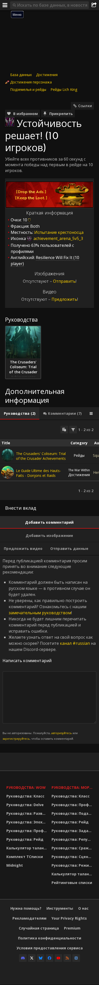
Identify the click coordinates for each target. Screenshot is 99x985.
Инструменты (59, 908)
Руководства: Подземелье (73, 813)
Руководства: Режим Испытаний (73, 865)
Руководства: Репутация (73, 839)
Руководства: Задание (73, 830)
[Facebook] (49, 958)
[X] (32, 958)
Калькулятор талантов (27, 848)
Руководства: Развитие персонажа (27, 813)
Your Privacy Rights (69, 918)
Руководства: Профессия (27, 830)
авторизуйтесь (61, 733)
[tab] (19, 413)
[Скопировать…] (64, 429)
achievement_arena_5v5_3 (57, 238)
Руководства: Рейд (24, 839)
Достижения (47, 74)
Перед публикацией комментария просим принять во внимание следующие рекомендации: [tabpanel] (49, 649)
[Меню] (5, 5)
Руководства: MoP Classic (73, 787)
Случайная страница (39, 928)
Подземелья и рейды (28, 89)
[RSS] (67, 958)
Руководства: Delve (25, 804)
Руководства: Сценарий (73, 856)
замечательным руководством (40, 613)
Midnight (14, 865)
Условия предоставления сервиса (49, 948)
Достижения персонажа (31, 82)
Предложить (64, 299)
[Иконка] (9, 122)
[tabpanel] (49, 460)
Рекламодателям (29, 918)
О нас (83, 908)
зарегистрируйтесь (16, 738)
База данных (21, 74)
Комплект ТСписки (24, 856)
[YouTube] (58, 958)
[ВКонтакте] (76, 958)
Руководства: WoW (26, 787)
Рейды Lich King (64, 89)
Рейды (79, 455)
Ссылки (85, 105)
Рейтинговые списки (72, 882)
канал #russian (75, 643)
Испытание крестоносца (59, 232)
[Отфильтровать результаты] (73, 429)
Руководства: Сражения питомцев (73, 848)
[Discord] (23, 958)
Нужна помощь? (25, 908)
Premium (72, 928)
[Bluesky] (40, 958)
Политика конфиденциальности (49, 938)
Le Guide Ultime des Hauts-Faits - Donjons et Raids (38, 473)
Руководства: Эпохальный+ (27, 822)
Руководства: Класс (25, 796)
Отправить (64, 281)
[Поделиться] (94, 5)
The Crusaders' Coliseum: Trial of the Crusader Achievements (41, 456)
